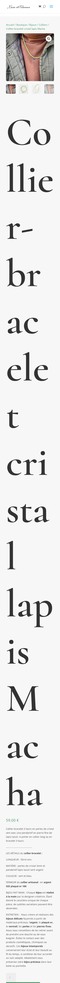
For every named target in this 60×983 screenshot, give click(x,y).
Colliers (43, 24)
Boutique (21, 24)
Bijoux (32, 24)
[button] (49, 39)
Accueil (10, 24)
